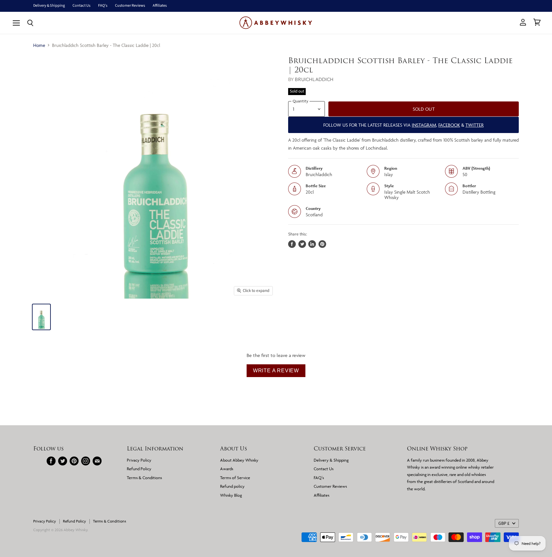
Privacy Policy (139, 460)
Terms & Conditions (144, 477)
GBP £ (504, 523)
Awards (226, 468)
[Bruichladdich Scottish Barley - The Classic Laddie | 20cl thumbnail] (41, 317)
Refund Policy (139, 468)
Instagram (424, 125)
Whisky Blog (231, 495)
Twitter (474, 125)
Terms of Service (235, 477)
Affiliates (160, 6)
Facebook (449, 125)
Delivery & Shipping (49, 6)
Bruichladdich (314, 79)
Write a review (276, 370)
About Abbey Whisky (239, 460)
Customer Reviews (130, 6)
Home (39, 45)
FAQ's (102, 6)
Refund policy (232, 486)
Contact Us (81, 6)
